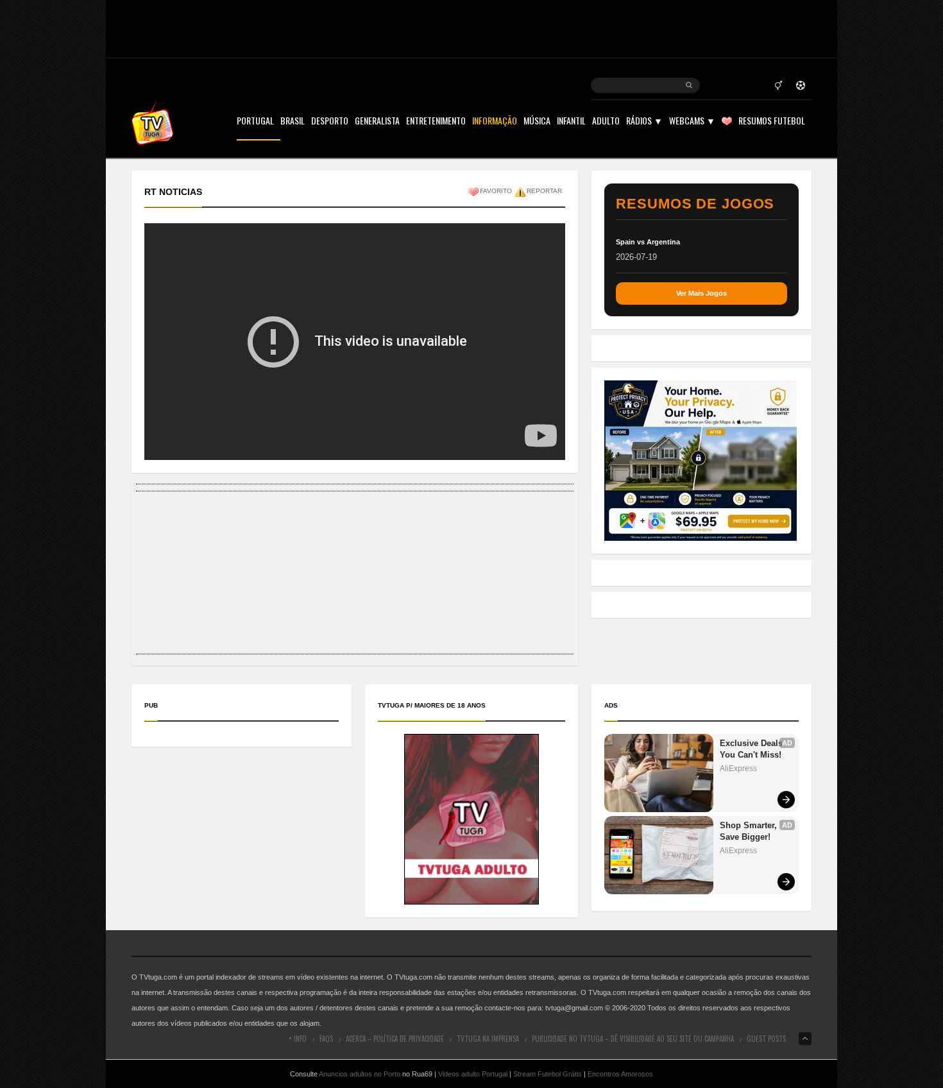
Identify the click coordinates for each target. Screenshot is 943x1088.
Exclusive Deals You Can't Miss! (752, 749)
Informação (494, 121)
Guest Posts (766, 1038)
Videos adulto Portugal (472, 1074)
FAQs (326, 1038)
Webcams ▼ (692, 121)
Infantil (571, 121)
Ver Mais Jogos (701, 293)
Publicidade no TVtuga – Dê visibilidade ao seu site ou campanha (633, 1038)
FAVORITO (496, 190)
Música (536, 121)
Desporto (329, 121)
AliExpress (738, 768)
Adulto (606, 121)
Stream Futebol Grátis (547, 1074)
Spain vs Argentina (648, 242)
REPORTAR (544, 190)
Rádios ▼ (644, 121)
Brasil (292, 121)
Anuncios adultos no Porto (359, 1074)
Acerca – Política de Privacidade (395, 1038)
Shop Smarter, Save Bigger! (749, 831)
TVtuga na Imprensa (488, 1038)
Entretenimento (436, 121)
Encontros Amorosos (620, 1074)
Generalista (377, 121)
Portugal (255, 121)
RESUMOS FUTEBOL (771, 121)
